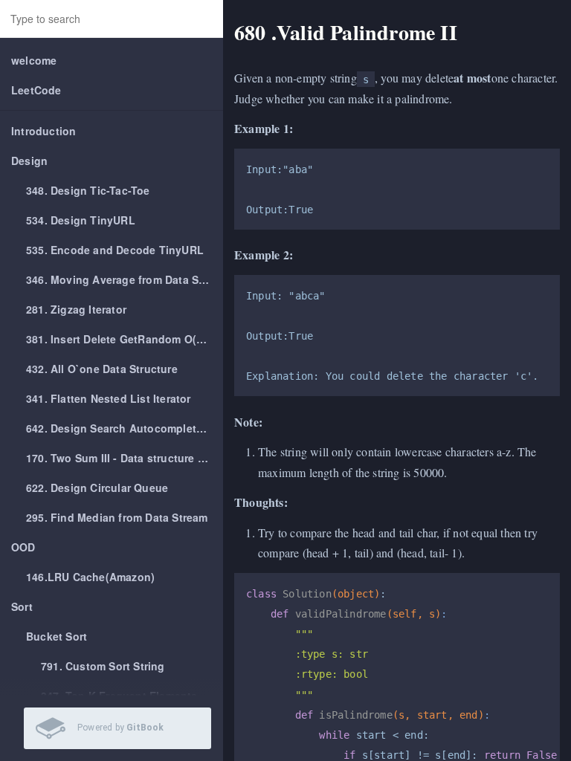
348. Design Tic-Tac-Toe (88, 190)
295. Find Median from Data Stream (117, 517)
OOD (23, 547)
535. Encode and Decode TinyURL (115, 249)
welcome (34, 60)
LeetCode (36, 89)
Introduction (43, 130)
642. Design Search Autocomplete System (124, 428)
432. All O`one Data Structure (102, 368)
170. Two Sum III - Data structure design (124, 457)
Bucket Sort (56, 636)
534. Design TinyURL (80, 220)
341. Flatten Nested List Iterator (108, 398)
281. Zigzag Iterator (76, 309)
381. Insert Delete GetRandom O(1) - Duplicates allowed (124, 338)
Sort (22, 606)
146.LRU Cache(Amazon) (90, 576)
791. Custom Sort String (103, 665)
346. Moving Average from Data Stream (124, 279)
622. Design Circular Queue (97, 487)
